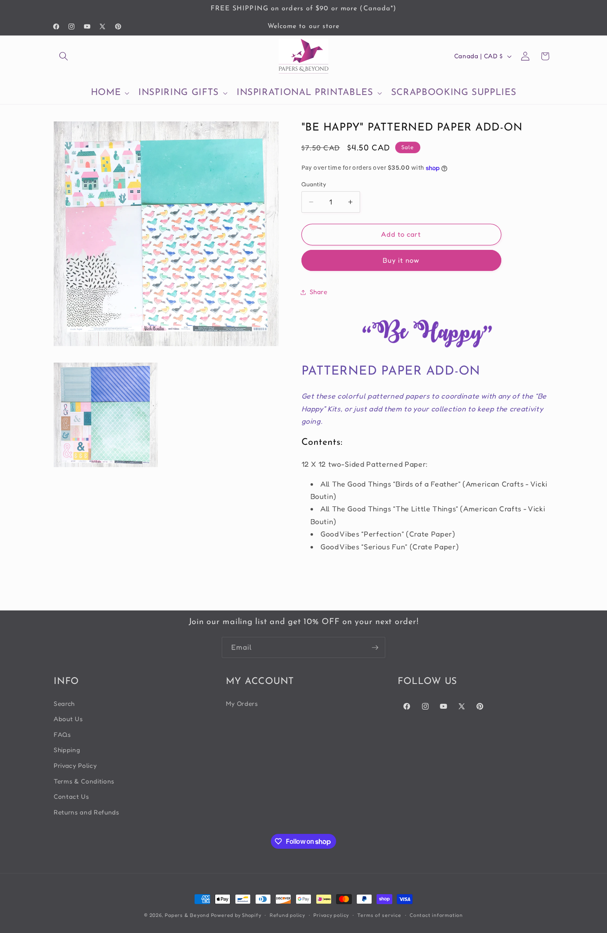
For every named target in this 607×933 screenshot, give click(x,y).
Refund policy (287, 915)
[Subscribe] (375, 647)
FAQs (62, 734)
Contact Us (71, 796)
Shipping (67, 750)
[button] (64, 56)
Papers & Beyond (187, 915)
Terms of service (379, 915)
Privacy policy (331, 915)
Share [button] (318, 292)
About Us (68, 719)
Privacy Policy (75, 765)
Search (64, 703)
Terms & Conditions (84, 781)
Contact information (436, 915)
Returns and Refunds (86, 812)
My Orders (242, 703)
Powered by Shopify (236, 915)
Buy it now (401, 260)
